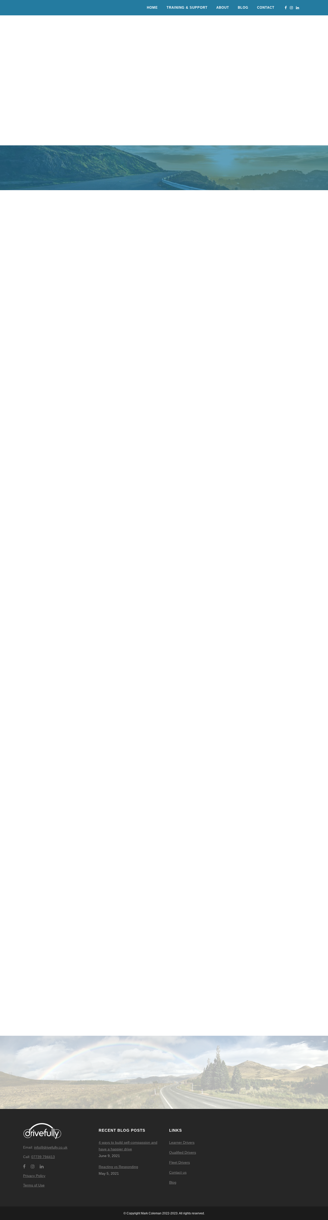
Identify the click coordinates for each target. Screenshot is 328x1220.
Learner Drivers (181, 1142)
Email (72, 113)
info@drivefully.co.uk (50, 1147)
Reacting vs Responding (118, 1167)
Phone (41, 113)
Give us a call (128, 465)
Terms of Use (34, 1185)
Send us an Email (200, 465)
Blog (172, 1182)
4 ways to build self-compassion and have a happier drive (128, 1145)
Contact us (178, 1172)
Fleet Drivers (179, 1162)
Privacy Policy (34, 1176)
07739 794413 (43, 1157)
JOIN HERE (284, 785)
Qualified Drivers (182, 1152)
